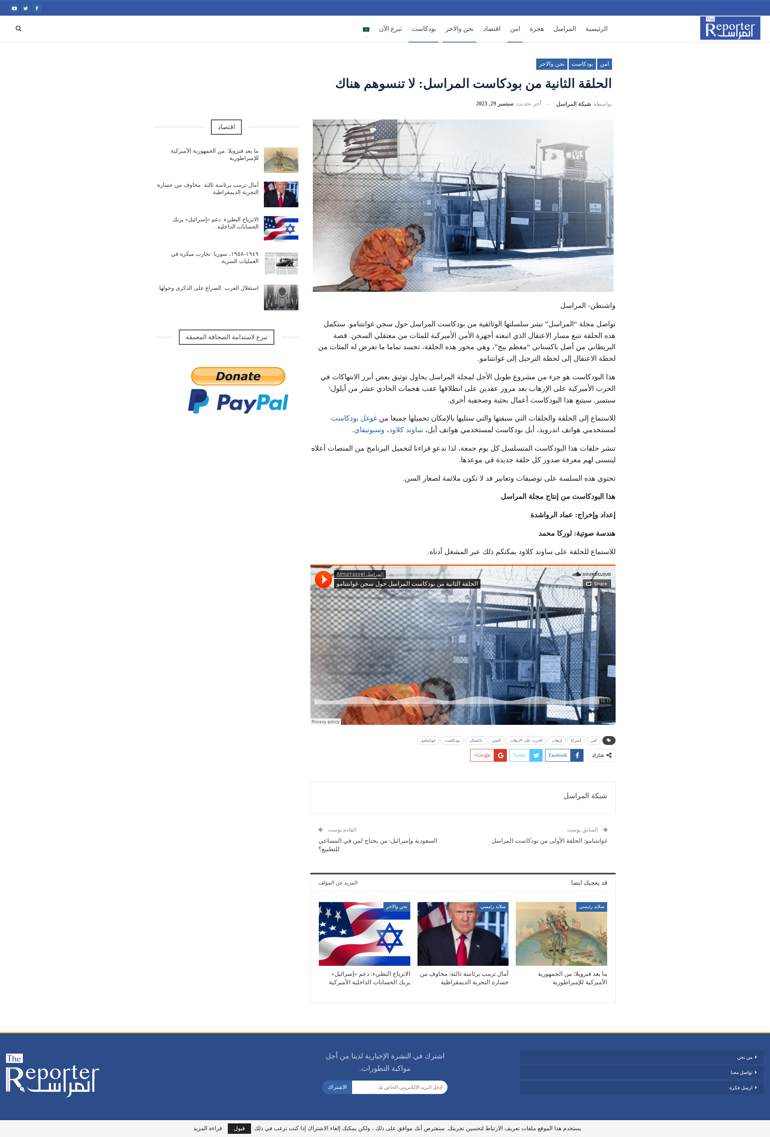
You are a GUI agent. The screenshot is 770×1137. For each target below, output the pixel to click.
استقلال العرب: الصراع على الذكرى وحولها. (208, 288)
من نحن (744, 1057)
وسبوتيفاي (369, 430)
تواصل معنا (741, 1072)
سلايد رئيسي (591, 906)
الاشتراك (337, 1087)
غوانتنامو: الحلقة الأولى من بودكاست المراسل (550, 841)
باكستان (475, 740)
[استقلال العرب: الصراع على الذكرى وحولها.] (281, 297)
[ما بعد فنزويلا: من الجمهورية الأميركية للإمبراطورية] (561, 934)
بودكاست (423, 28)
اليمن (496, 740)
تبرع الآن (390, 28)
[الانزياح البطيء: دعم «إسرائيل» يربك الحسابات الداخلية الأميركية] (364, 934)
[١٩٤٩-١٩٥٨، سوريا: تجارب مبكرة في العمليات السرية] (281, 263)
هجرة (537, 28)
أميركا (576, 740)
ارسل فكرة (740, 1087)
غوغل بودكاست (354, 418)
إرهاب (557, 740)
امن (515, 28)
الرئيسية (597, 28)
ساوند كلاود (406, 430)
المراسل (564, 28)
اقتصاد (491, 28)
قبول (239, 1128)
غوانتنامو (428, 740)
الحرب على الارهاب (526, 740)
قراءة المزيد (207, 1128)
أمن (593, 740)
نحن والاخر (460, 28)
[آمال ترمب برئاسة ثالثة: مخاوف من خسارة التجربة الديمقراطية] (463, 934)
